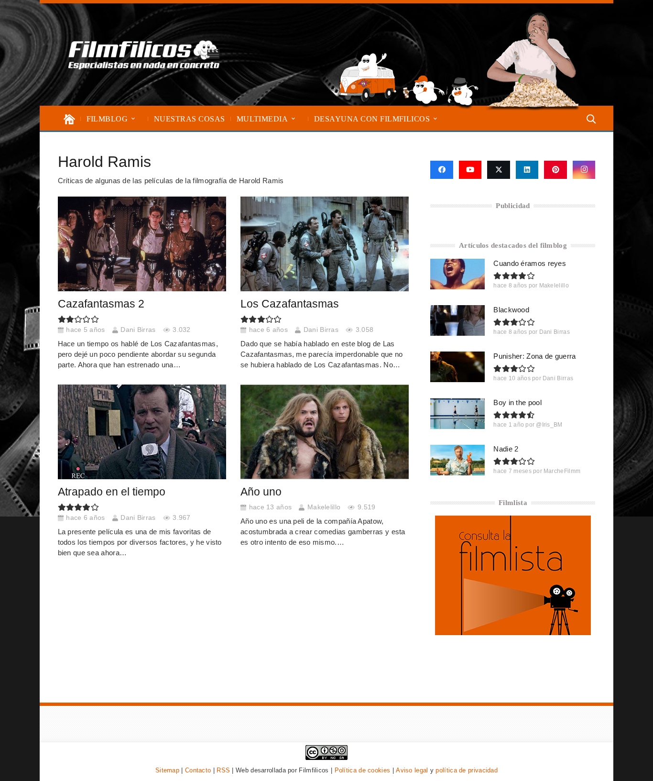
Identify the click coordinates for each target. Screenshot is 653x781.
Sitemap (167, 770)
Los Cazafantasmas (289, 304)
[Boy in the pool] (457, 413)
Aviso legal (412, 770)
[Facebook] (441, 170)
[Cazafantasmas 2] (142, 244)
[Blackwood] (457, 320)
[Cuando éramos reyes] (457, 274)
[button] (133, 118)
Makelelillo (323, 507)
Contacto (198, 770)
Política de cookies (363, 770)
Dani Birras (137, 329)
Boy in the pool (517, 402)
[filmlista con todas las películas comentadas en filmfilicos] (513, 632)
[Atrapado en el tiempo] (142, 432)
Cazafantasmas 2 (101, 304)
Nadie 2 (505, 449)
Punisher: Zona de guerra (534, 356)
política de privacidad (466, 770)
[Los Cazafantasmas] (324, 244)
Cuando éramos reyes (529, 263)
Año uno (261, 492)
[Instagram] (584, 170)
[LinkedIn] (527, 170)
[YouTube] (470, 170)
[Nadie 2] (457, 460)
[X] (498, 170)
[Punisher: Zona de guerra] (457, 367)
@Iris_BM (549, 424)
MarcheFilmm (562, 471)
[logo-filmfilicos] (144, 54)
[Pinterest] (555, 170)
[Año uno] (324, 432)
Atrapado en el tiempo (111, 492)
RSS (223, 770)
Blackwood (511, 310)
